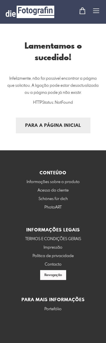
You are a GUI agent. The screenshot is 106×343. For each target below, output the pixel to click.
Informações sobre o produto (53, 182)
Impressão (53, 247)
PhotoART (53, 207)
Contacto (53, 264)
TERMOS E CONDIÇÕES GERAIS (53, 239)
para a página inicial (53, 125)
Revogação (53, 275)
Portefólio (53, 309)
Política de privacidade (53, 256)
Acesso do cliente (53, 190)
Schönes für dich (53, 199)
